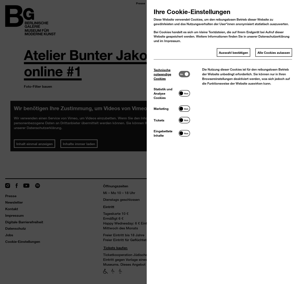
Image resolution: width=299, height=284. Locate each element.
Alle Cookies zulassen (273, 52)
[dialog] (149, 142)
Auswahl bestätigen (233, 52)
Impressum (172, 41)
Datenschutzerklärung (273, 36)
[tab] (166, 74)
